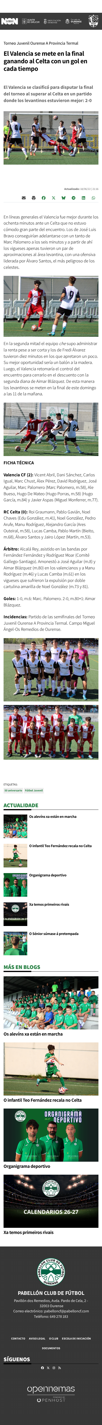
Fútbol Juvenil (34, 790)
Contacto (18, 1338)
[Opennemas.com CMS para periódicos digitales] (51, 1394)
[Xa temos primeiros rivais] (15, 913)
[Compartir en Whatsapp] (93, 197)
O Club (53, 1338)
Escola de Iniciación (76, 1338)
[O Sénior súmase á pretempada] (15, 943)
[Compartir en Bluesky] (64, 197)
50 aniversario (13, 790)
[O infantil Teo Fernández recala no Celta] (15, 855)
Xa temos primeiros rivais (49, 904)
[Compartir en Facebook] (44, 197)
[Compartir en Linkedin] (83, 197)
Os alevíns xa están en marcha (52, 816)
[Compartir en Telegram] (74, 197)
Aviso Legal (37, 1338)
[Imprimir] (34, 197)
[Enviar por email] (24, 197)
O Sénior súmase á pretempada (54, 933)
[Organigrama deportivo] (15, 884)
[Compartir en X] (54, 197)
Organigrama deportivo (47, 875)
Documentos (51, 1348)
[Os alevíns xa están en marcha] (15, 825)
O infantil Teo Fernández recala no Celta (60, 845)
